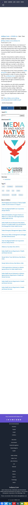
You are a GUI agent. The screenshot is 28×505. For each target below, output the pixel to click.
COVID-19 (14, 36)
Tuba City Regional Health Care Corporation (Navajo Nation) (13, 210)
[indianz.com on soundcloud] (11, 420)
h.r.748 (8, 191)
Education (14, 440)
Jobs (14, 2)
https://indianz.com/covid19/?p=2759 (11, 41)
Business (14, 427)
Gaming (10, 2)
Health (14, 451)
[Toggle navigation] (3, 5)
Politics (14, 474)
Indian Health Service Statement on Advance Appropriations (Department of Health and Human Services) (13, 275)
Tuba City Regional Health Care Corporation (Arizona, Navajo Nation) (13, 242)
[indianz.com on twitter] (8, 420)
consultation (10, 186)
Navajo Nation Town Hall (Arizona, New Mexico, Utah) (14, 258)
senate (18, 191)
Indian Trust (14, 458)
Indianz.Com (5, 36)
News (5, 2)
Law (14, 464)
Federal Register (14, 448)
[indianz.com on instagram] (15, 420)
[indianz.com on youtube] (13, 420)
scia (13, 191)
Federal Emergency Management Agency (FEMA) (14, 231)
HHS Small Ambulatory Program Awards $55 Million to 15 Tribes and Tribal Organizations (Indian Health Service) (13, 216)
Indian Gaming (14, 455)
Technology (14, 480)
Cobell (14, 432)
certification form (10, 76)
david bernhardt (19, 186)
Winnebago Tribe (21, 493)
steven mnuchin (5, 195)
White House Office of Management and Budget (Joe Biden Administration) (14, 236)
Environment (14, 442)
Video (22, 2)
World (14, 482)
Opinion (14, 471)
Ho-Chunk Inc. (18, 491)
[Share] (7, 108)
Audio (18, 2)
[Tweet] (20, 108)
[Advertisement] (14, 21)
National (14, 467)
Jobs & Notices (14, 461)
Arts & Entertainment (14, 424)
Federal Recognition (14, 445)
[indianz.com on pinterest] (16, 420)
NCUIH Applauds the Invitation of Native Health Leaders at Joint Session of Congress (14, 204)
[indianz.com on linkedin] (20, 420)
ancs (3, 186)
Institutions (7, 179)
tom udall (14, 195)
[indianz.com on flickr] (18, 420)
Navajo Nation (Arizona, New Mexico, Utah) (12, 263)
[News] (2, 2)
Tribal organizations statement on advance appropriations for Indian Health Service (13, 268)
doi (3, 191)
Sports (14, 477)
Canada (14, 429)
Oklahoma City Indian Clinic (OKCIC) (10, 247)
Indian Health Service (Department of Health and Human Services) (13, 252)
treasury (21, 195)
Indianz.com (17, 500)
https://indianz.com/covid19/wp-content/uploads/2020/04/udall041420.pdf (11, 99)
